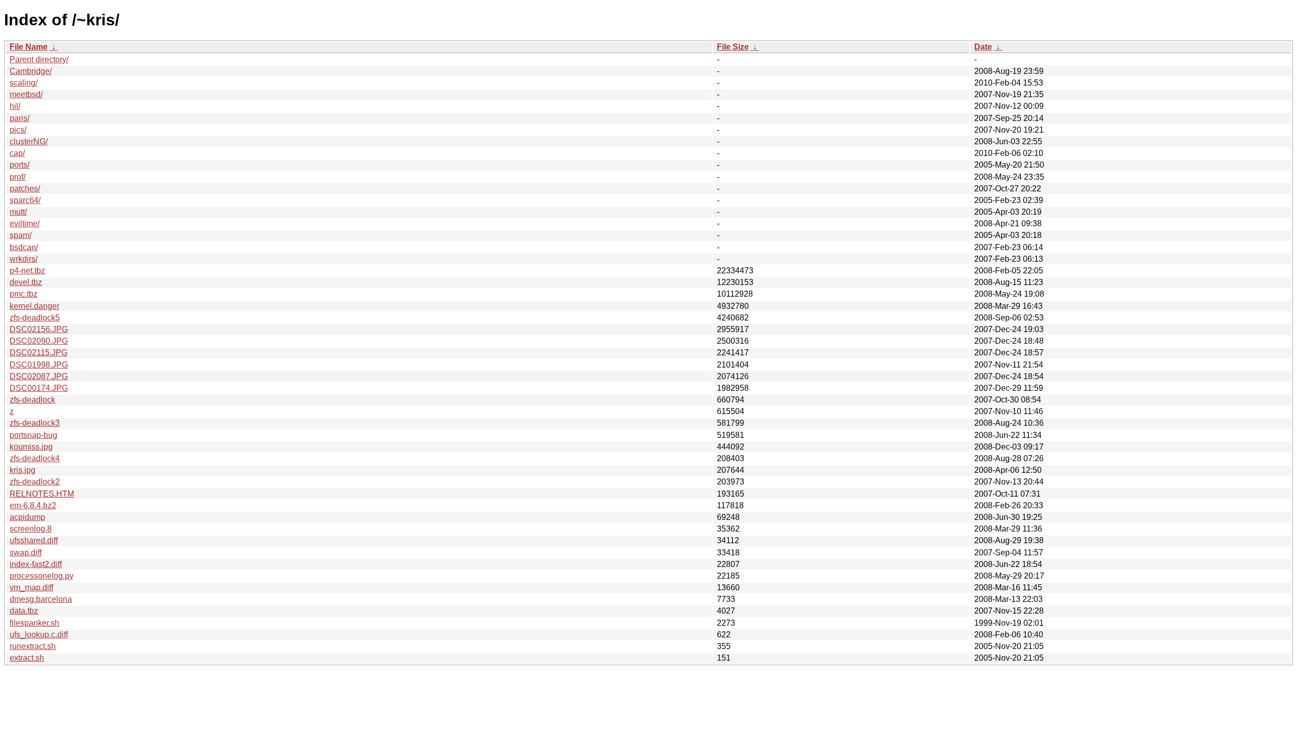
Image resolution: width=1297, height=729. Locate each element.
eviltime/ (25, 223)
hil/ (15, 106)
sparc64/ (25, 200)
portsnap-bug (33, 435)
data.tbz (24, 610)
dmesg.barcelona (41, 599)
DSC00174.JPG (39, 388)
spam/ (20, 235)
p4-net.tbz (27, 270)
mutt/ (18, 212)
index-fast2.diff (36, 564)
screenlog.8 (31, 528)
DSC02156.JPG (39, 329)
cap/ (17, 153)
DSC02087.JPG (39, 376)
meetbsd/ (26, 94)
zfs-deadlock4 (35, 458)
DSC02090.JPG (39, 341)
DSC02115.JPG (38, 352)
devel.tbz (26, 282)
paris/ (19, 118)
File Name (29, 47)
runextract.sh (33, 646)
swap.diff (26, 552)
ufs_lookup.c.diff (39, 634)
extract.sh (27, 658)
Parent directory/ (39, 59)
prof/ (17, 177)
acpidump (27, 517)
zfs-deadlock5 (35, 317)
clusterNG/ (29, 141)
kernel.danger (34, 306)
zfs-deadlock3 (35, 423)
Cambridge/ (31, 71)
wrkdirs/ (23, 259)
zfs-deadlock (32, 399)
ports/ (19, 164)
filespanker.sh (34, 623)
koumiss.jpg (31, 446)
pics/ (18, 130)
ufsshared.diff (34, 540)
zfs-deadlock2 (35, 481)
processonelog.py (41, 576)
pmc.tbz (23, 294)
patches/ (25, 188)
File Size (733, 47)
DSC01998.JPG (39, 364)
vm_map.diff (31, 587)
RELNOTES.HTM (42, 494)
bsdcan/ (24, 247)
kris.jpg (22, 470)
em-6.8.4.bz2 (33, 505)
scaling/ (23, 82)
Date (983, 47)
